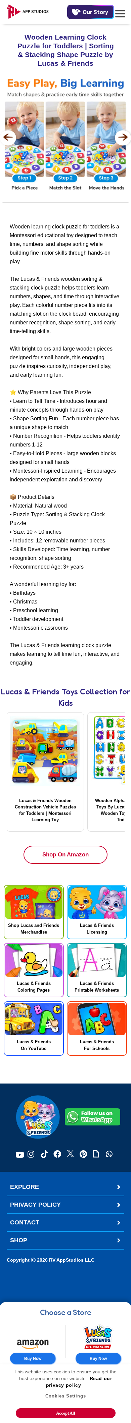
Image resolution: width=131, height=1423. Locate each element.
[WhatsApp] (109, 1155)
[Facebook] (57, 1155)
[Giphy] (95, 1155)
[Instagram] (31, 1155)
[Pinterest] (83, 1155)
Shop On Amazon (65, 854)
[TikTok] (44, 1155)
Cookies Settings (65, 1396)
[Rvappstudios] (37, 12)
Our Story (95, 12)
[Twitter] (70, 1155)
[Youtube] (19, 1155)
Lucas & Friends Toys (39, 691)
